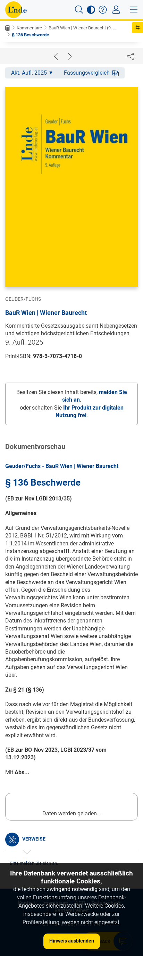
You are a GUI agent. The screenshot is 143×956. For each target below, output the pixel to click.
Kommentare (29, 27)
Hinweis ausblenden (71, 941)
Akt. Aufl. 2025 (29, 72)
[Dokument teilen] (130, 56)
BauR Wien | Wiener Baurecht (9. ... (82, 27)
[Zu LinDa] (16, 9)
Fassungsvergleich (87, 72)
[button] (79, 10)
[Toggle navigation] (116, 10)
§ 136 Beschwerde (30, 34)
